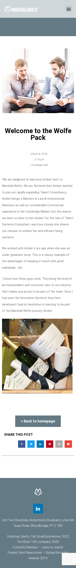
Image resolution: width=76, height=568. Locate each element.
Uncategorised (39, 164)
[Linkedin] (38, 508)
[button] (68, 9)
